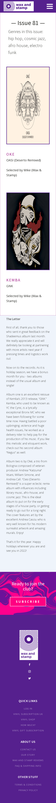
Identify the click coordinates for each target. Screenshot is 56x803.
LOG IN (28, 708)
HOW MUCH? (28, 725)
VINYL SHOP (28, 719)
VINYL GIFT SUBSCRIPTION (28, 730)
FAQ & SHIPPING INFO (28, 766)
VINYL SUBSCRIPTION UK (28, 714)
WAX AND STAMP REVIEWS (28, 760)
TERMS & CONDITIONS (28, 784)
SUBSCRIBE (28, 601)
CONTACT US (28, 749)
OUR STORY (28, 755)
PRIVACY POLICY (28, 790)
